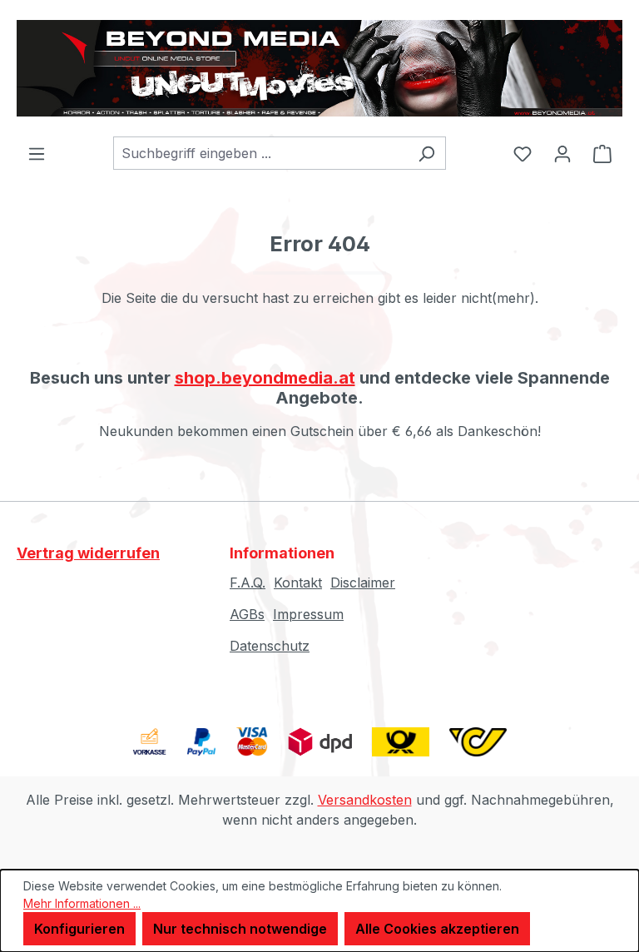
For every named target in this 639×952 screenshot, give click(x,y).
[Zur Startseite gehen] (319, 68)
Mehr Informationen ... (82, 903)
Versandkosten (365, 799)
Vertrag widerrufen (88, 553)
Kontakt (298, 582)
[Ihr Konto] (562, 153)
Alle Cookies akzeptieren (437, 928)
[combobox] (260, 153)
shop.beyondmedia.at (265, 378)
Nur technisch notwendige (240, 928)
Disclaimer (362, 582)
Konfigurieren (79, 928)
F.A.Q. (247, 582)
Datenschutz (270, 645)
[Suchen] (426, 153)
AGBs (247, 614)
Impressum (308, 614)
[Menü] (37, 153)
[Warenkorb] (602, 153)
